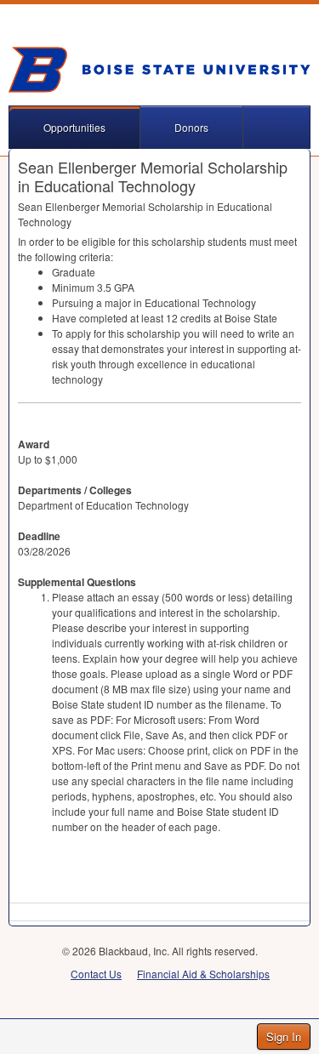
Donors (191, 127)
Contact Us (96, 973)
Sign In (283, 1036)
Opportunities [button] (74, 127)
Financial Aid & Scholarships (203, 973)
